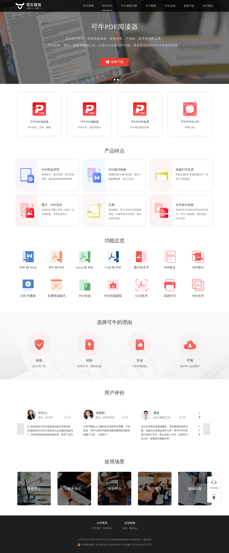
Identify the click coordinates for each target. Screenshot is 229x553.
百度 (125, 528)
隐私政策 (147, 539)
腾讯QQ (133, 528)
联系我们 (107, 528)
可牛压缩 (169, 5)
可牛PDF (107, 5)
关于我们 (208, 5)
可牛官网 (88, 5)
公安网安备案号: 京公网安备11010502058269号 (101, 544)
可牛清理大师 (129, 5)
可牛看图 (150, 5)
